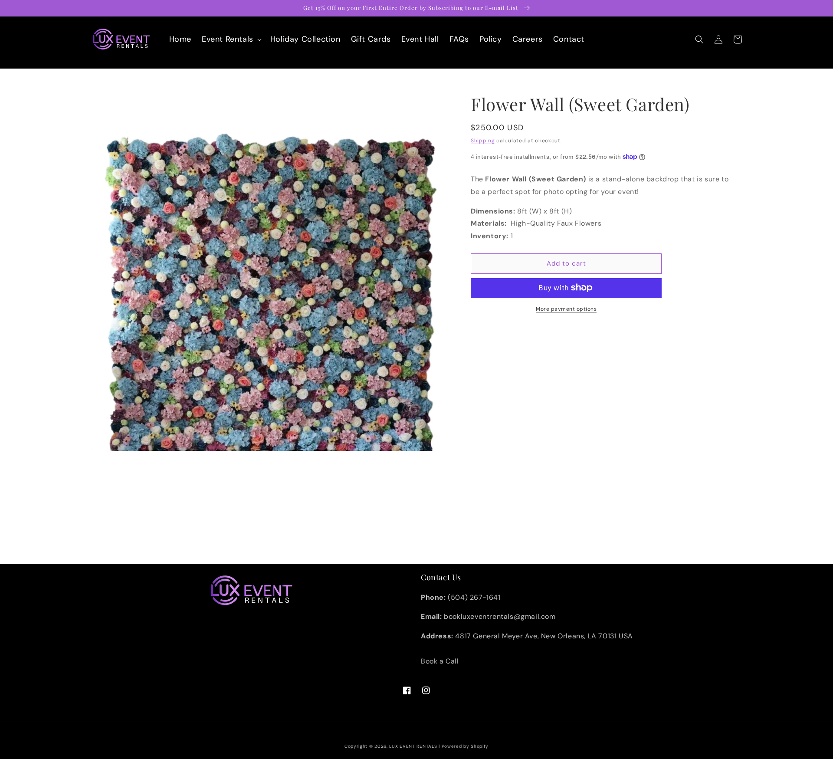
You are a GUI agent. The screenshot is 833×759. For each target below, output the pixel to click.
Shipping (483, 140)
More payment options (566, 308)
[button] (231, 39)
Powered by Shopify (465, 746)
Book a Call (440, 661)
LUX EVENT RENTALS (413, 746)
